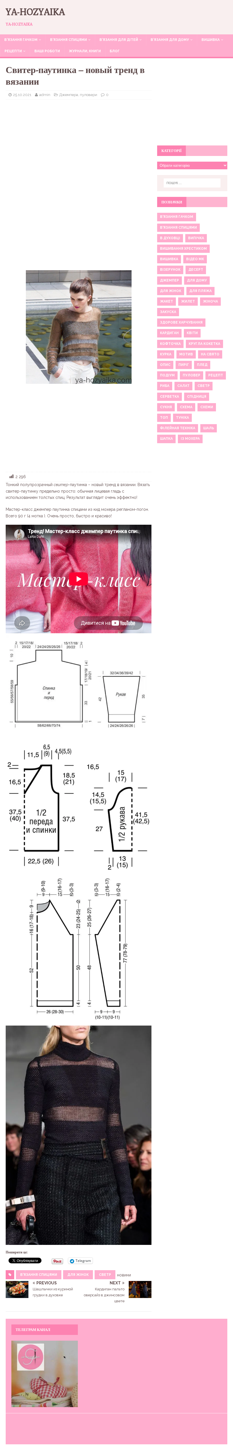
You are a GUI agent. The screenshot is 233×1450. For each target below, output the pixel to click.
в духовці (170, 238)
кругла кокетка (204, 344)
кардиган (169, 333)
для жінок (78, 1275)
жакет (166, 301)
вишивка (169, 259)
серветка (169, 397)
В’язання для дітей (118, 40)
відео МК (195, 259)
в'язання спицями (38, 1275)
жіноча (210, 301)
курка (165, 354)
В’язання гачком (21, 40)
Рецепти (13, 51)
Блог (115, 51)
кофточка (170, 344)
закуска (168, 312)
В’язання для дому (170, 40)
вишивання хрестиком (183, 249)
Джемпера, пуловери (78, 95)
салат (183, 386)
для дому (197, 280)
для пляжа (200, 291)
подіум (167, 375)
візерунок (170, 270)
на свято (210, 354)
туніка (182, 418)
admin (44, 95)
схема (186, 407)
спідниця (196, 397)
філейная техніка (177, 428)
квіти (192, 333)
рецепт (215, 375)
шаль (208, 428)
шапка (166, 439)
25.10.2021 (22, 95)
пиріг (183, 365)
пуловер (191, 375)
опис (165, 365)
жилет (188, 301)
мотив (186, 354)
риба (164, 386)
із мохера (190, 439)
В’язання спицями (68, 40)
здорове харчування (181, 322)
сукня (166, 407)
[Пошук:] (192, 183)
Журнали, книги (85, 51)
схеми (206, 407)
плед (202, 365)
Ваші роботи (47, 51)
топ (164, 418)
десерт (195, 270)
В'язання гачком (176, 217)
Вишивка (210, 40)
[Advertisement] (78, 145)
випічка (196, 238)
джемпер (169, 280)
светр (105, 1275)
